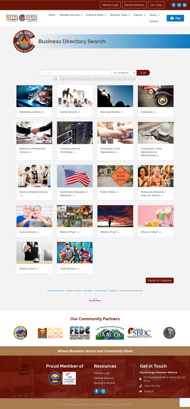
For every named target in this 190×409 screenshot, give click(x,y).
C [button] (66, 79)
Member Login (110, 5)
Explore (138, 15)
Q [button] (107, 79)
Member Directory (134, 5)
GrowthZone (125, 404)
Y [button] (131, 79)
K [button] (89, 79)
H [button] (81, 79)
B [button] (63, 79)
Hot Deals (87, 290)
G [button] (78, 79)
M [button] (95, 79)
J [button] (86, 79)
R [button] (110, 79)
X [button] (128, 79)
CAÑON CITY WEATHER (24, 370)
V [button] (122, 79)
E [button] (72, 79)
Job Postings (100, 290)
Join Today (156, 5)
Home (52, 15)
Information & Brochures (131, 290)
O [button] (101, 79)
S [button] (113, 79)
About (152, 15)
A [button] (60, 79)
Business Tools (118, 15)
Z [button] (134, 79)
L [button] (92, 79)
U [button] (119, 79)
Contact (154, 21)
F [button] (75, 79)
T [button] (116, 79)
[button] (160, 280)
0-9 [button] (55, 79)
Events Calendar (73, 290)
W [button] (125, 79)
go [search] (144, 72)
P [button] (104, 79)
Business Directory (56, 290)
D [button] (69, 79)
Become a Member (104, 383)
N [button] (98, 79)
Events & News (94, 15)
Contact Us (113, 290)
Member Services (70, 15)
